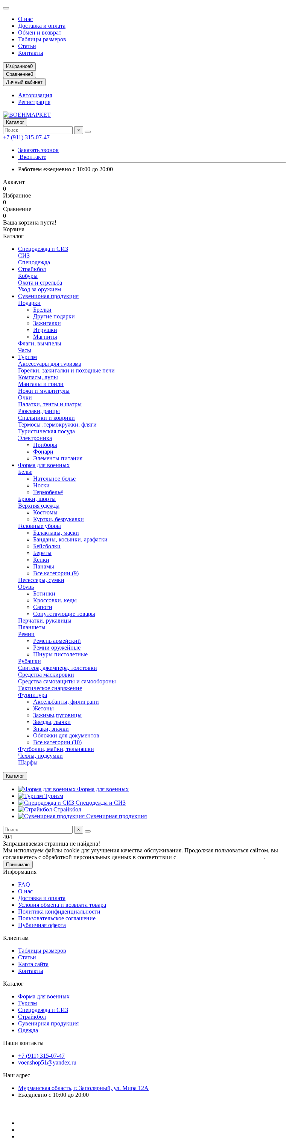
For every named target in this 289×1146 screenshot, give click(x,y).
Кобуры (28, 276)
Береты (42, 553)
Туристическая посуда (46, 431)
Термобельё (48, 492)
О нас (25, 19)
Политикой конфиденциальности (220, 857)
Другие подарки (54, 316)
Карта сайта (33, 964)
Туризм (27, 357)
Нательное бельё (54, 478)
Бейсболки (47, 546)
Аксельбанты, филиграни (66, 701)
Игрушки (45, 330)
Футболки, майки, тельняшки (56, 749)
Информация (20, 872)
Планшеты (32, 627)
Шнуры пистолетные (60, 654)
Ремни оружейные (57, 647)
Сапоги (42, 607)
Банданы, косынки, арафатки (70, 539)
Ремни (26, 634)
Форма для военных (44, 465)
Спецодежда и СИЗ (43, 249)
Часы (24, 350)
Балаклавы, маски (56, 532)
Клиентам (16, 938)
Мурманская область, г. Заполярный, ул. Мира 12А (83, 1088)
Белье (25, 472)
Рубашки (29, 661)
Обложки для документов (66, 735)
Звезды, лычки (52, 722)
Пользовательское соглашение (57, 918)
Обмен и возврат (39, 32)
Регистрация (34, 102)
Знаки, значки (51, 728)
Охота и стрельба (40, 282)
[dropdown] (6, 8)
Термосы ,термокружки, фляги (57, 424)
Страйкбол (32, 269)
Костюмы (45, 512)
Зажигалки (47, 323)
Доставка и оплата (41, 26)
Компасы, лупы (38, 377)
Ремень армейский (57, 641)
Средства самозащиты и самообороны (67, 681)
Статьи (27, 46)
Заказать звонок (38, 150)
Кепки (41, 559)
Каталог (13, 983)
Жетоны (43, 708)
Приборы (45, 445)
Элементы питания (57, 458)
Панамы (43, 566)
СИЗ (24, 255)
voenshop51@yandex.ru (47, 1062)
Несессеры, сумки (41, 580)
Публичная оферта (42, 925)
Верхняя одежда (38, 505)
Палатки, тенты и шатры (50, 404)
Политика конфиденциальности (59, 911)
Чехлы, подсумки (40, 755)
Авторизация (35, 95)
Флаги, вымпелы (39, 343)
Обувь (26, 587)
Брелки (42, 309)
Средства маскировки (46, 674)
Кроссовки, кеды (55, 600)
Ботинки (44, 593)
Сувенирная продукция (48, 296)
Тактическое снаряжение (50, 688)
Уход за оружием (39, 289)
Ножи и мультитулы (44, 391)
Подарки (29, 303)
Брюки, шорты (37, 499)
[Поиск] (88, 132)
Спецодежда (34, 262)
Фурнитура (32, 695)
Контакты (30, 53)
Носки (41, 485)
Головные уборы (39, 526)
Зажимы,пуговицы (57, 715)
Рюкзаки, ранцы (39, 411)
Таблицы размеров (42, 39)
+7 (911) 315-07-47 (26, 137)
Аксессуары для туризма (49, 363)
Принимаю (18, 864)
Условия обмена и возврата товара (62, 905)
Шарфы (28, 762)
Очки (25, 397)
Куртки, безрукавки (58, 519)
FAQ (24, 884)
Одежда (28, 1030)
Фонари (43, 451)
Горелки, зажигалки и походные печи (66, 370)
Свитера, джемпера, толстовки (57, 668)
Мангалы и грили (41, 384)
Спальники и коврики (46, 418)
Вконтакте (32, 157)
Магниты (45, 336)
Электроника (35, 438)
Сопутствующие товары (64, 614)
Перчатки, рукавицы (44, 620)
